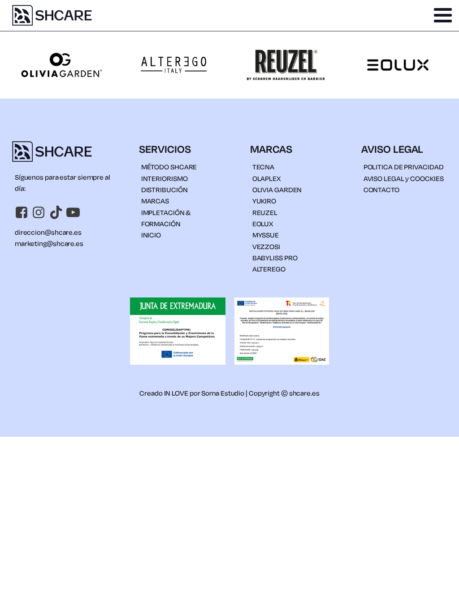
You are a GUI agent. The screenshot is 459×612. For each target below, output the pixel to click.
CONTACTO (381, 189)
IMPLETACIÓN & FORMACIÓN (166, 218)
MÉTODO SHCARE (169, 166)
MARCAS (155, 200)
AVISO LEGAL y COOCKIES (404, 178)
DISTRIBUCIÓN (164, 189)
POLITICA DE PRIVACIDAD (404, 166)
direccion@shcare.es (48, 232)
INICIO (151, 234)
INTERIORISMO (164, 178)
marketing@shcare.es (49, 243)
